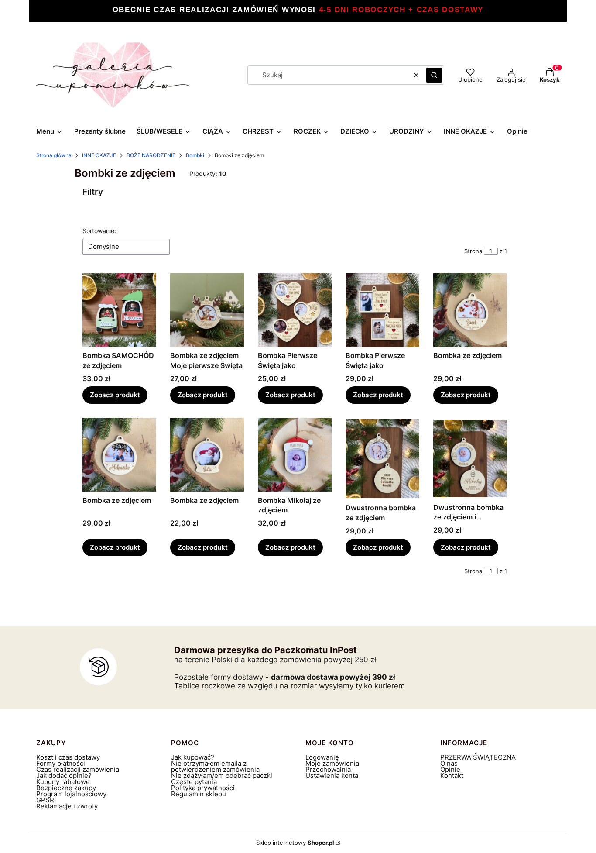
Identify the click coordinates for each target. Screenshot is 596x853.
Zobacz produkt (115, 395)
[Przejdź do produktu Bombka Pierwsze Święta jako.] (295, 310)
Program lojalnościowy (71, 794)
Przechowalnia (328, 769)
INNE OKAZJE (99, 155)
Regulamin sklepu (198, 794)
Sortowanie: (99, 230)
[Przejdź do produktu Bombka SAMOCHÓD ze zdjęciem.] (119, 310)
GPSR (45, 800)
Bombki (195, 155)
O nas (449, 763)
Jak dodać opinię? (64, 775)
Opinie (450, 769)
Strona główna (54, 155)
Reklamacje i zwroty (67, 806)
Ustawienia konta (331, 775)
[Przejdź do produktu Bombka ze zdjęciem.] (470, 310)
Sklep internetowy (295, 842)
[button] (434, 75)
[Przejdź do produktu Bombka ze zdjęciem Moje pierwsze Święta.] (207, 310)
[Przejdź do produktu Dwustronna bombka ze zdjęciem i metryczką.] (470, 458)
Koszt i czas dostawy (68, 757)
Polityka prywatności (203, 788)
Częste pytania (194, 781)
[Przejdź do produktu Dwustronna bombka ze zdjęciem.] (382, 458)
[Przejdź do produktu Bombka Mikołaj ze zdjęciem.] (295, 455)
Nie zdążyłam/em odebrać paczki (221, 775)
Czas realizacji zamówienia (77, 769)
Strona (473, 251)
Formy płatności (60, 763)
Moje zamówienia (332, 763)
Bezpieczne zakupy (66, 788)
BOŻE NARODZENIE (151, 155)
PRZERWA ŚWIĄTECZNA (478, 757)
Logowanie (322, 757)
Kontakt (451, 775)
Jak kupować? (192, 757)
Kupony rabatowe (63, 781)
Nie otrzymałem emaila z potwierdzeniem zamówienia (215, 766)
